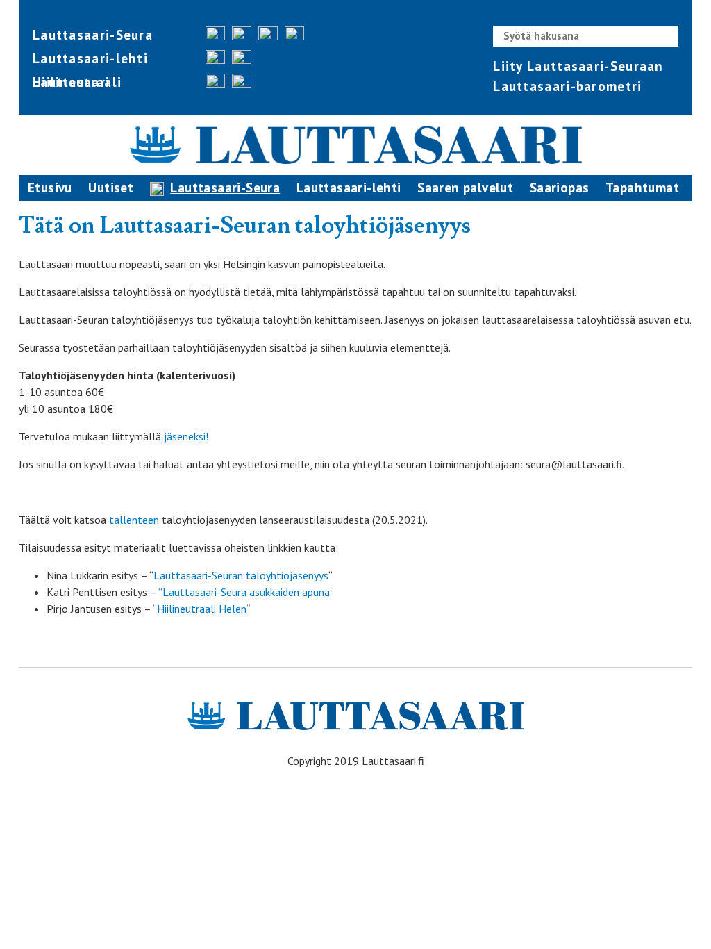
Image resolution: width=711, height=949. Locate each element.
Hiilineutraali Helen (201, 609)
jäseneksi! (184, 436)
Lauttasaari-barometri (567, 86)
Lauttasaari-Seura (93, 34)
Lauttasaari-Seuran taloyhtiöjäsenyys (240, 575)
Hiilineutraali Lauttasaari (77, 82)
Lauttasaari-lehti (90, 58)
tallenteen (134, 520)
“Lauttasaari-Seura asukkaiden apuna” (246, 592)
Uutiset (110, 187)
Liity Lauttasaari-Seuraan (578, 66)
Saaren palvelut (465, 187)
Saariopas (559, 187)
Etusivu (50, 187)
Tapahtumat (642, 187)
